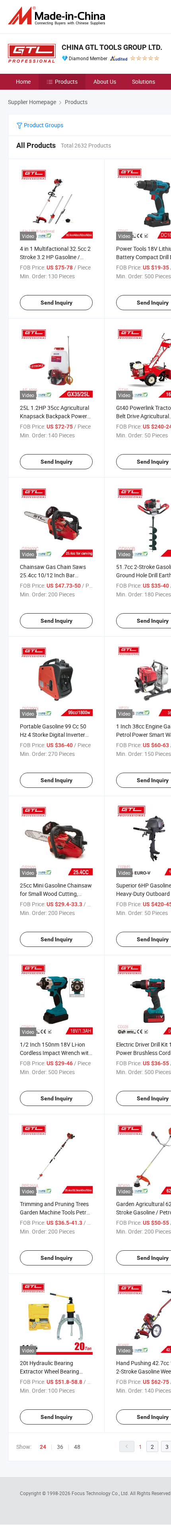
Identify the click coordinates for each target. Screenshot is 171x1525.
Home (23, 81)
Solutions (143, 81)
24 (43, 1447)
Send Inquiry (56, 302)
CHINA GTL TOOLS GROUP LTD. (112, 47)
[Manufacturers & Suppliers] (58, 15)
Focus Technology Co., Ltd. (101, 1493)
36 (60, 1446)
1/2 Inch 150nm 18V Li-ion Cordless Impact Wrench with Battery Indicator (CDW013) (56, 1053)
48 (77, 1446)
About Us (104, 81)
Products (66, 81)
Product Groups (43, 125)
